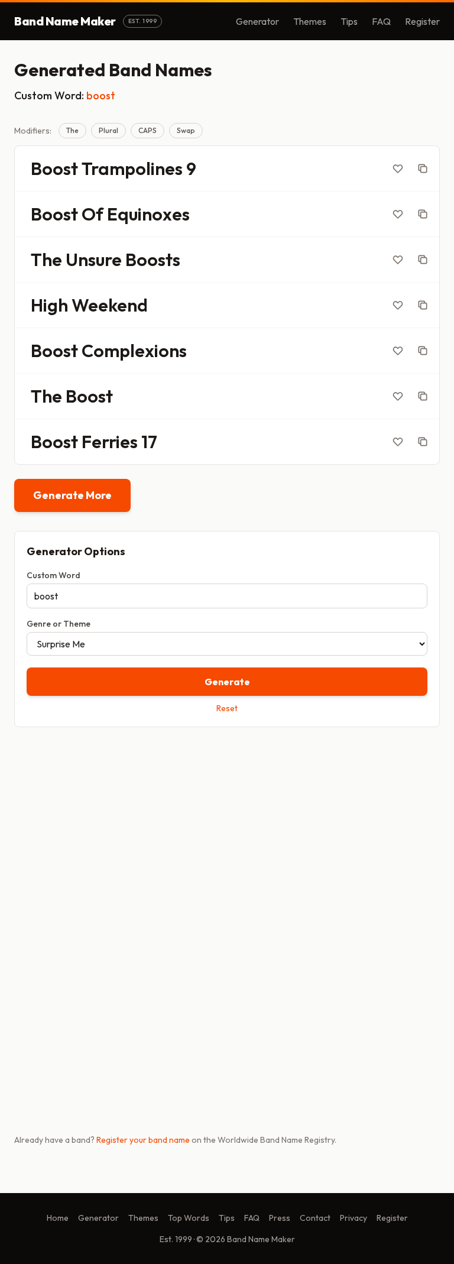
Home (58, 1218)
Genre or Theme (58, 623)
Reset (227, 708)
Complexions (134, 350)
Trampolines (132, 168)
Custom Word (53, 575)
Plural (108, 130)
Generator (257, 21)
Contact (315, 1218)
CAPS (147, 130)
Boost (54, 168)
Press (279, 1218)
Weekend (110, 305)
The (72, 130)
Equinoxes (148, 214)
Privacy (353, 1218)
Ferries (110, 441)
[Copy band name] (422, 168)
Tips (349, 21)
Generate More (72, 495)
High (49, 305)
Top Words (188, 1218)
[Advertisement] (227, 829)
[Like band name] (398, 168)
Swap (186, 130)
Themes (309, 21)
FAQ (381, 21)
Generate (227, 682)
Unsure (94, 259)
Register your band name (143, 1140)
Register (422, 21)
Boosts (152, 259)
